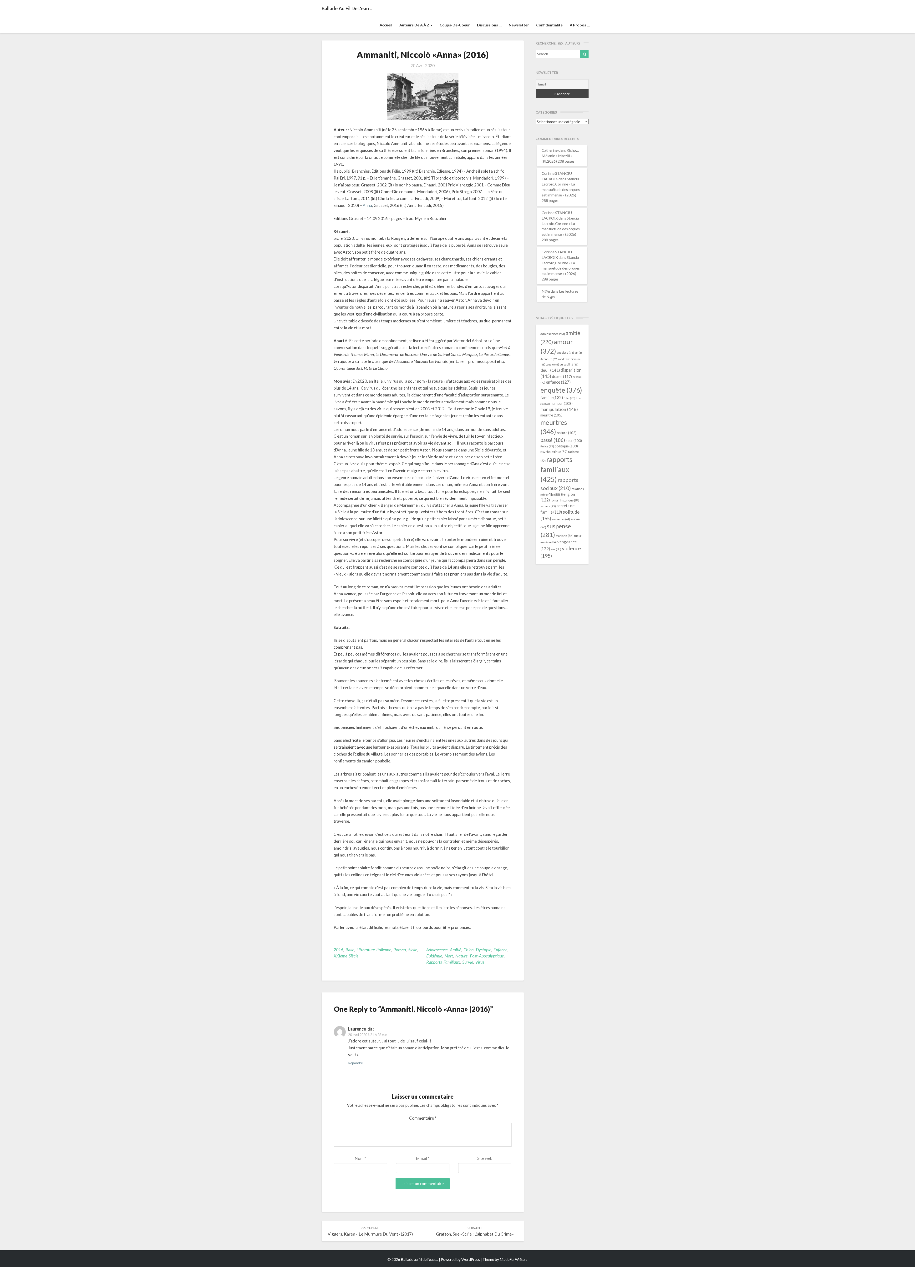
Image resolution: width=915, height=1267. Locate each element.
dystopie (483, 949)
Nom (360, 1158)
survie (467, 962)
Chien (468, 949)
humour (562, 403)
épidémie (434, 955)
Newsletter (519, 25)
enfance (500, 949)
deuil (550, 370)
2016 (338, 949)
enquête (561, 390)
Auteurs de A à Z (414, 25)
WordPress (470, 1259)
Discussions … (489, 25)
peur (574, 440)
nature (461, 955)
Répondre (355, 1063)
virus (479, 962)
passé (552, 440)
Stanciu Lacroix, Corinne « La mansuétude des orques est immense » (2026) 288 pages (561, 189)
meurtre (551, 415)
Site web (484, 1158)
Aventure (549, 359)
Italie (350, 949)
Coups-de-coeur (455, 25)
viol (556, 549)
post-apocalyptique (487, 955)
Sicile (412, 949)
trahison (565, 536)
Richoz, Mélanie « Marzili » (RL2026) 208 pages (560, 155)
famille (551, 397)
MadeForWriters (514, 1259)
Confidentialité (549, 25)
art (579, 352)
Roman (399, 949)
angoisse (565, 352)
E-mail (422, 1158)
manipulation (559, 409)
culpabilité (569, 364)
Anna (367, 205)
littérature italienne (373, 949)
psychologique (553, 452)
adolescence (436, 949)
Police (547, 446)
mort (448, 955)
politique (566, 446)
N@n (546, 291)
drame (562, 376)
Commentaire (422, 1118)
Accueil (386, 25)
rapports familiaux (443, 962)
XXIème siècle (346, 955)
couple (552, 364)
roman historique (565, 500)
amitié (455, 949)
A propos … (580, 25)
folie (569, 398)
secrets (548, 506)
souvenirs (561, 519)
